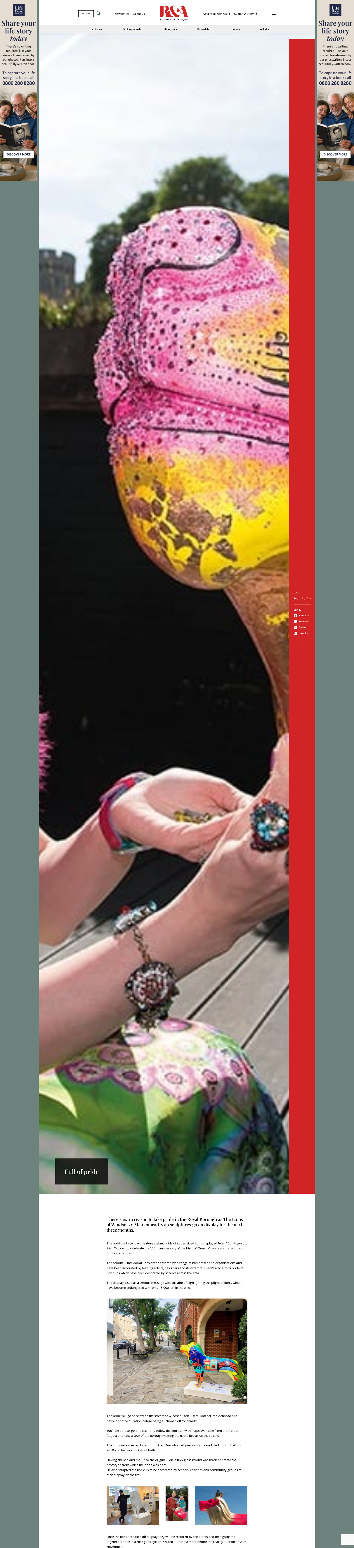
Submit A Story (244, 14)
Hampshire (171, 29)
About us (139, 14)
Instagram (304, 621)
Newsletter (122, 14)
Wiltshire (265, 29)
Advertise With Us (215, 14)
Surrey (236, 29)
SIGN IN (86, 13)
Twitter (302, 627)
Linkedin (303, 633)
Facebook (304, 615)
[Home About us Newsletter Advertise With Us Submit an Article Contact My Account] (274, 14)
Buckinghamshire (133, 29)
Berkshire (96, 29)
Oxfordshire (204, 29)
